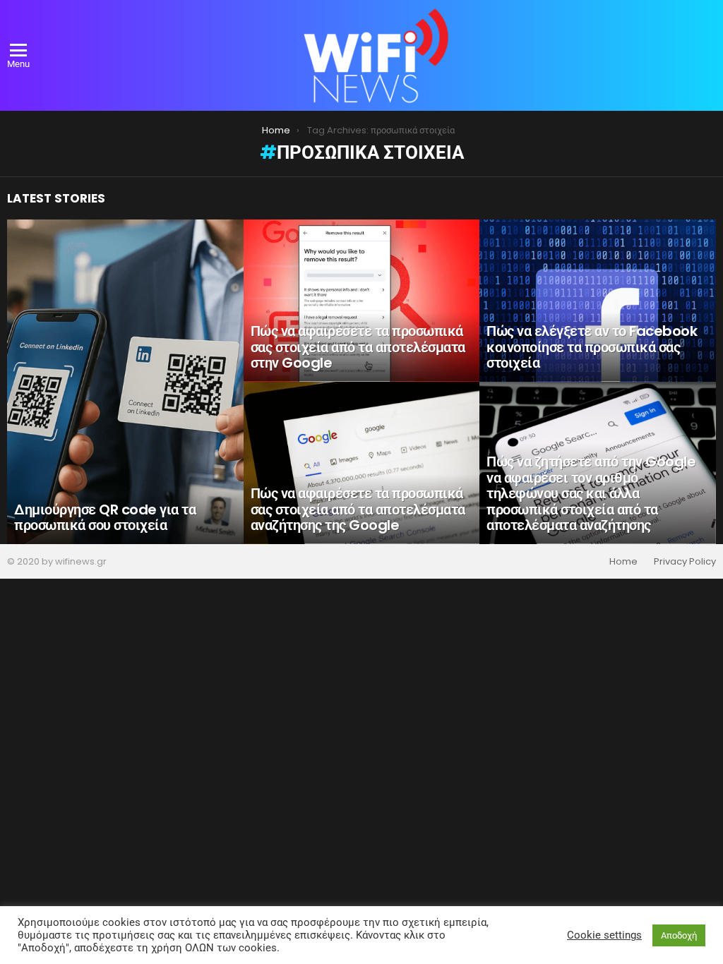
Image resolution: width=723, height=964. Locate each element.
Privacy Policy (685, 561)
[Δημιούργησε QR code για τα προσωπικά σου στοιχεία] (125, 381)
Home (623, 561)
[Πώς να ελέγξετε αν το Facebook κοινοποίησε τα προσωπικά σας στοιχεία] (597, 300)
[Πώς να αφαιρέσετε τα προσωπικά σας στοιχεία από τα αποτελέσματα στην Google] (362, 300)
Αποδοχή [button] (679, 935)
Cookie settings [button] (604, 935)
